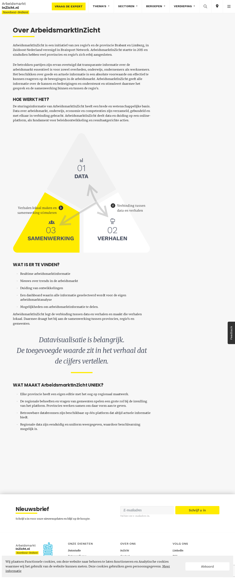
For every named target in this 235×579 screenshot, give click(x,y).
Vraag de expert (69, 6)
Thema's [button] (100, 6)
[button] (205, 6)
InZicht (124, 550)
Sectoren (126, 6)
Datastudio (74, 550)
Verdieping (183, 6)
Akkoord (207, 566)
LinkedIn (178, 550)
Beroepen (154, 6)
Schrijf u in (197, 510)
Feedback (231, 333)
